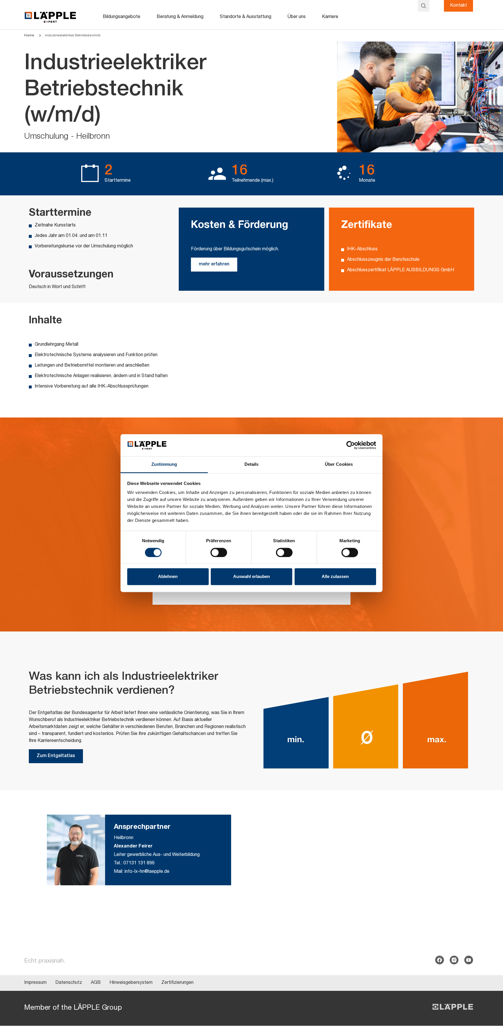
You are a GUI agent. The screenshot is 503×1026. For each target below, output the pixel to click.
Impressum (35, 983)
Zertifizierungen (177, 983)
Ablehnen (168, 576)
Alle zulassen (335, 576)
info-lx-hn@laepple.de (147, 872)
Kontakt (458, 5)
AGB (96, 983)
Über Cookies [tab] (339, 464)
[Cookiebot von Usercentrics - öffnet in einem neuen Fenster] (350, 445)
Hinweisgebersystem (131, 983)
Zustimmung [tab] (164, 464)
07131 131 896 (139, 863)
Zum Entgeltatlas (56, 756)
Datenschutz (68, 983)
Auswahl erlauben (251, 576)
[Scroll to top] (490, 993)
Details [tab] (252, 464)
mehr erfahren (214, 264)
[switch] (218, 552)
